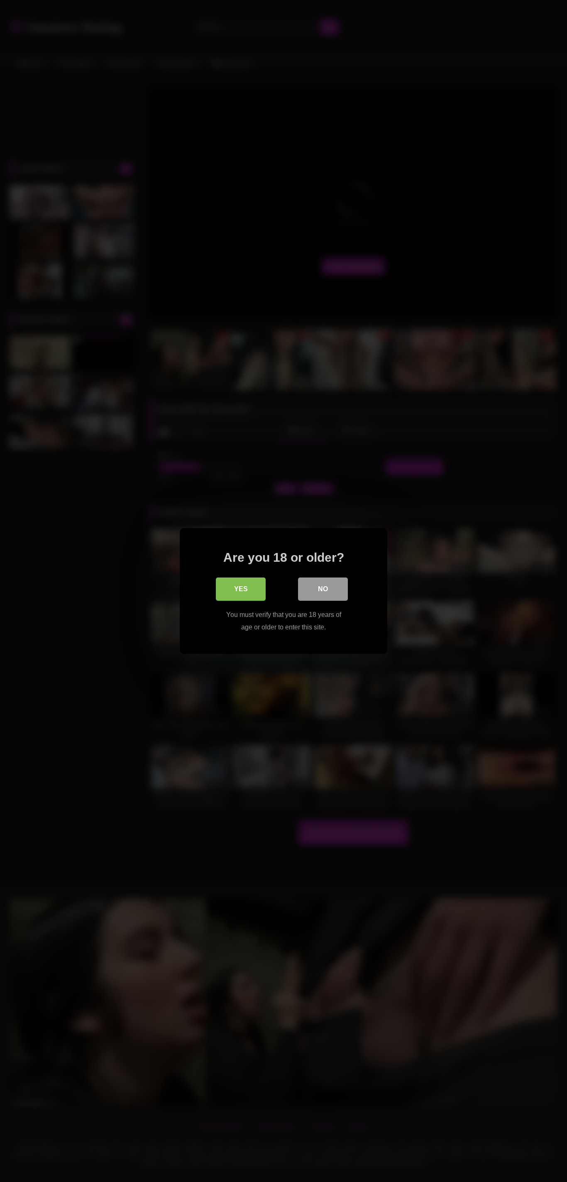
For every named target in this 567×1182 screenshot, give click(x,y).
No (323, 588)
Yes (241, 588)
